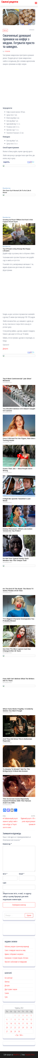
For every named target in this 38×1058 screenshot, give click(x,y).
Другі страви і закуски (11, 989)
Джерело (5, 348)
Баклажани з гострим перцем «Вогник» (16, 958)
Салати (7, 993)
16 (19, 1023)
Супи (6, 997)
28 (11, 1031)
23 (19, 1027)
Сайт (4, 883)
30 (19, 1031)
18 (27, 1023)
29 (15, 1031)
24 (23, 1027)
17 (23, 1023)
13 (7, 1023)
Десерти (7, 985)
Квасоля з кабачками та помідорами (16, 961)
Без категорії (8, 978)
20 (7, 1027)
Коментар (7, 844)
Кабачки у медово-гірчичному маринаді (17, 946)
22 (15, 1027)
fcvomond (7, 51)
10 (23, 1019)
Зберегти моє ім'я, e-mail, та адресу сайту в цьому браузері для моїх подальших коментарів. (17, 896)
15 (15, 1023)
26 (31, 1027)
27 (7, 1031)
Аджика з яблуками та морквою (14, 954)
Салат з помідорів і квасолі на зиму (15, 950)
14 (11, 1023)
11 (27, 1019)
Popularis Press (29, 1054)
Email (21, 874)
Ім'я (5, 874)
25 (27, 1027)
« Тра (16, 1035)
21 (11, 1027)
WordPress (16, 1054)
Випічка (5, 30)
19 (31, 1023)
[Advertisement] (19, 87)
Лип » (21, 1035)
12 (31, 1019)
